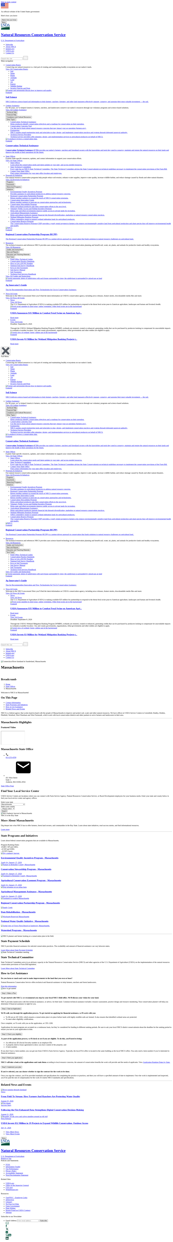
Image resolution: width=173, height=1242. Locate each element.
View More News (12, 1132)
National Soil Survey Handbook (22, 266)
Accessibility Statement (14, 1173)
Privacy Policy (11, 1171)
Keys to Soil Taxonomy (19, 268)
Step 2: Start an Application (11, 1009)
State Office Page (7, 786)
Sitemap (9, 1212)
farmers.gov (10, 49)
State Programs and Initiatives (17, 705)
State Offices (10, 156)
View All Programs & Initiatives (17, 180)
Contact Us (10, 53)
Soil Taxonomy (16, 272)
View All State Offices (14, 161)
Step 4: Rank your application (12, 1058)
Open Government (13, 1206)
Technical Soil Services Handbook (23, 274)
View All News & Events (15, 298)
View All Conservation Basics (17, 69)
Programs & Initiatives (14, 175)
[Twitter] (2, 674)
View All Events (16, 322)
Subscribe (9, 45)
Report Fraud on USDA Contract (18, 1210)
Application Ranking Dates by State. (156, 1062)
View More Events (13, 1134)
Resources (9, 243)
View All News (16, 302)
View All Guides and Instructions (18, 276)
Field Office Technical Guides (21, 259)
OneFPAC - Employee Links (16, 1198)
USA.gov (9, 1187)
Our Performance (12, 1169)
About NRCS (11, 47)
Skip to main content (8, 2)
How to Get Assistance (14, 707)
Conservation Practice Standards (22, 261)
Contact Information (13, 703)
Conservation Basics (13, 65)
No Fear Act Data (12, 1204)
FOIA (8, 1165)
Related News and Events (15, 709)
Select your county (8, 806)
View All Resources (13, 247)
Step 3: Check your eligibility (11, 1034)
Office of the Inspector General (17, 1185)
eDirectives (10, 1200)
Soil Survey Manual (17, 270)
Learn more (5, 829)
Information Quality (13, 1167)
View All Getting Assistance (16, 110)
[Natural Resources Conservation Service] (86, 27)
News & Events (11, 294)
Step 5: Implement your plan (11, 1067)
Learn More (17, 950)
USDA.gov (10, 51)
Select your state (7, 802)
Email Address (11, 1221)
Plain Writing (10, 1208)
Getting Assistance (12, 106)
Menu (4, 22)
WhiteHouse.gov (12, 1190)
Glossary (9, 1202)
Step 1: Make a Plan (9, 993)
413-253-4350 (11, 757)
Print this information (9, 986)
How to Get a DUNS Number (21, 263)
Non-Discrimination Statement (17, 1175)
